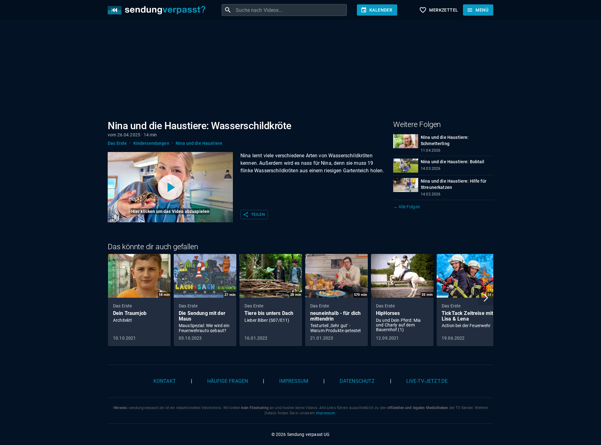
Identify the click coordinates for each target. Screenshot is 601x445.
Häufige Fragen (227, 381)
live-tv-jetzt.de (427, 381)
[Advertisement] (295, 71)
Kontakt (164, 381)
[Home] (158, 10)
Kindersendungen (151, 143)
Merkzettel (438, 10)
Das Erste (117, 143)
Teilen (254, 214)
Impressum (293, 381)
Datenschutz (357, 381)
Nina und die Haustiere (199, 143)
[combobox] (290, 10)
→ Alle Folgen (406, 206)
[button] (485, 297)
